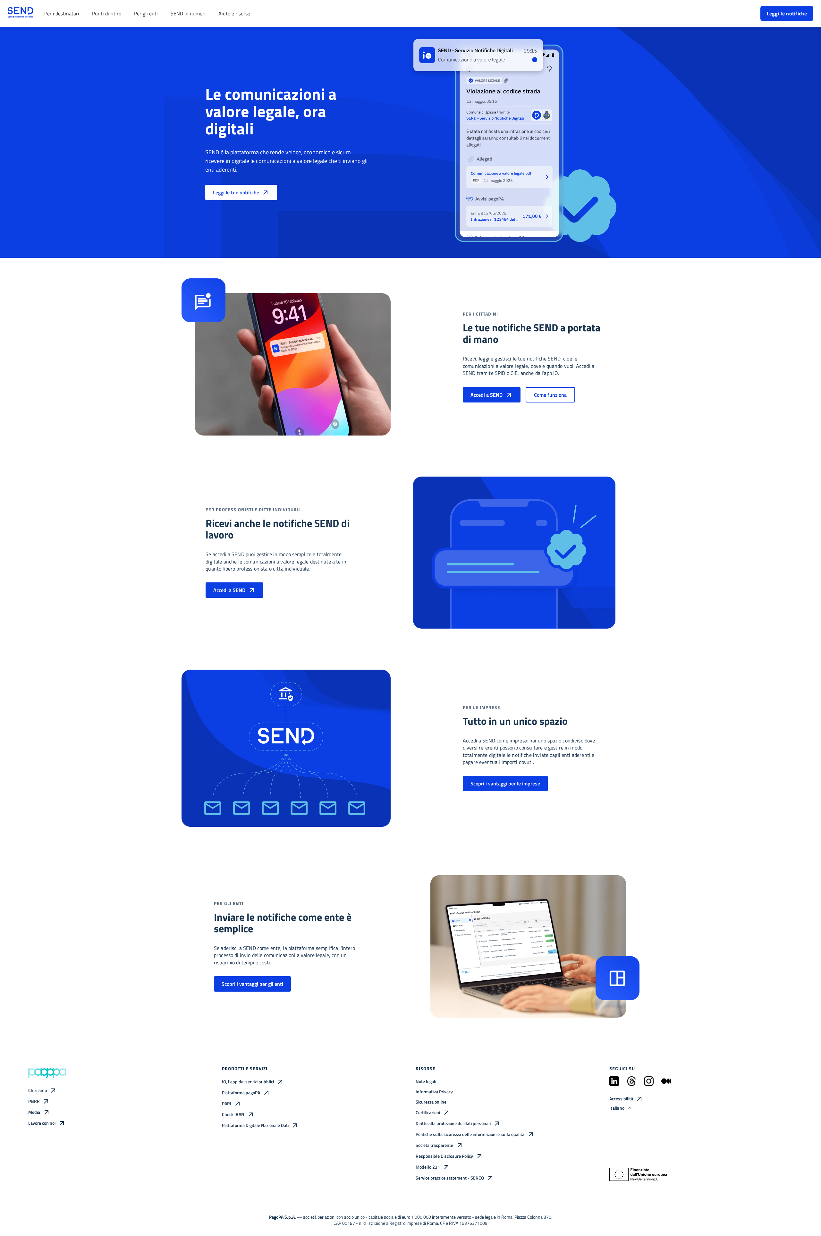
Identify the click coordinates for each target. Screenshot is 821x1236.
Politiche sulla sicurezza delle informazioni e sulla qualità (470, 1134)
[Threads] (631, 1083)
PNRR (34, 1101)
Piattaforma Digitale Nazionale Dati (255, 1125)
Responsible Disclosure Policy (444, 1156)
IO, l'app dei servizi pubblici (248, 1081)
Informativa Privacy (434, 1091)
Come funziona (550, 395)
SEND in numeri (188, 13)
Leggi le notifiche (787, 13)
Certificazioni (428, 1112)
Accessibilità (621, 1098)
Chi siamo (37, 1090)
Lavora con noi (41, 1123)
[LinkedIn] (614, 1083)
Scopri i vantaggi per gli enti (252, 984)
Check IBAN (233, 1114)
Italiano (616, 1108)
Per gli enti (146, 13)
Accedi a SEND (486, 395)
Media (34, 1112)
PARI (226, 1103)
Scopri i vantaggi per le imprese (505, 783)
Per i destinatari (61, 13)
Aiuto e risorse (234, 13)
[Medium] (666, 1083)
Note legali (426, 1081)
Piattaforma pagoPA (241, 1092)
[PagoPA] (47, 1073)
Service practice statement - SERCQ (450, 1177)
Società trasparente (434, 1145)
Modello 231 (428, 1167)
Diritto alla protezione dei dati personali (453, 1123)
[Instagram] (649, 1083)
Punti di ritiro (106, 13)
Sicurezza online (431, 1101)
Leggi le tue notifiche (236, 192)
